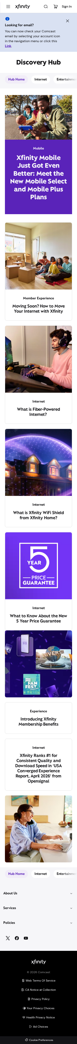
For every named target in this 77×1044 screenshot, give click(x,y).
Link (8, 46)
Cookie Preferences (41, 1040)
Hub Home (16, 79)
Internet (40, 79)
